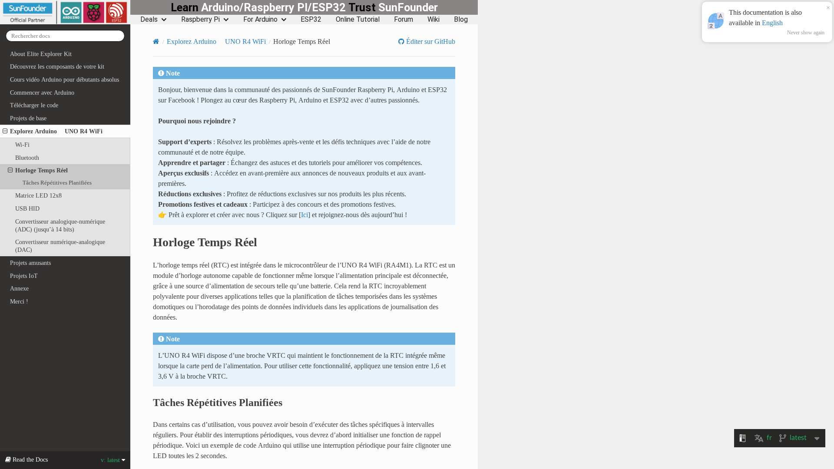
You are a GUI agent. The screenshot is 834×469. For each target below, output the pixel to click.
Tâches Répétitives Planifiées (57, 182)
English (772, 22)
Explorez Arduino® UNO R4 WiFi (56, 131)
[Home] (156, 41)
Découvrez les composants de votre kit (57, 66)
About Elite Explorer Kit (41, 54)
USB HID (27, 208)
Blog (461, 19)
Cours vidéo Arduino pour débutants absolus (64, 79)
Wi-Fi (22, 145)
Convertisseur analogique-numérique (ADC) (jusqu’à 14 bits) (60, 225)
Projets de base (28, 118)
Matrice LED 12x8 (38, 195)
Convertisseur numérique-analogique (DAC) (60, 246)
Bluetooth (27, 158)
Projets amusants (30, 263)
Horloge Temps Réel (41, 170)
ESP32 (311, 19)
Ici (304, 214)
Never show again (805, 32)
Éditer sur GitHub (429, 41)
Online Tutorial (358, 19)
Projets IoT (24, 276)
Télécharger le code (34, 105)
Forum (403, 19)
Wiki (433, 19)
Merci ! (19, 301)
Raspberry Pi (200, 19)
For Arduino (260, 19)
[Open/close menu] (5, 131)
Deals (149, 19)
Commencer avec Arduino (42, 92)
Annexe (19, 288)
